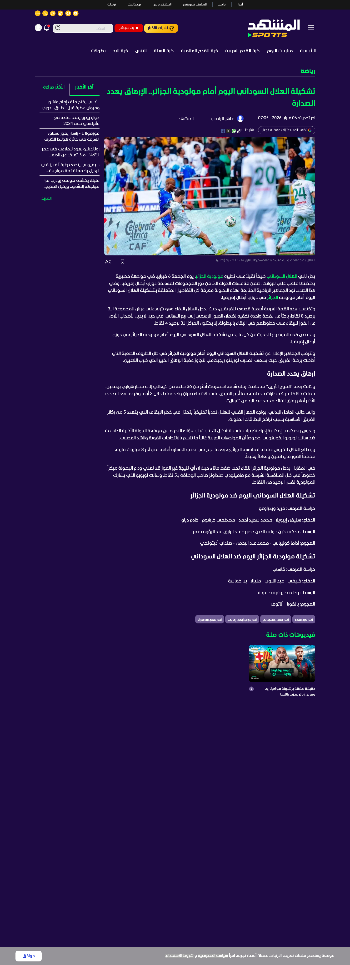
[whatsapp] (234, 131)
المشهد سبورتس (195, 4)
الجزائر (272, 298)
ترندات (111, 4)
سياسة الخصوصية (213, 956)
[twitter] (228, 131)
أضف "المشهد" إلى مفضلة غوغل (284, 130)
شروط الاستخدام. (179, 956)
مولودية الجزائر (209, 276)
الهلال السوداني (282, 276)
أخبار (240, 4)
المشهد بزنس (162, 4)
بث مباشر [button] (126, 28)
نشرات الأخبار (158, 28)
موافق (29, 956)
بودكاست (134, 4)
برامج (222, 4)
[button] (175, 71)
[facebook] (223, 131)
